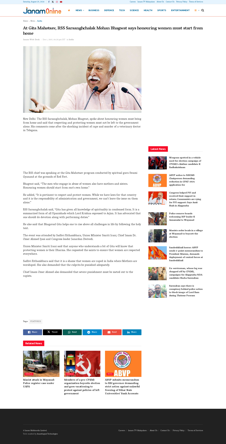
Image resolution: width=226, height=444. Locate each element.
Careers (133, 2)
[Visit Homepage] (42, 10)
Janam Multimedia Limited (36, 430)
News (79, 10)
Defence (109, 10)
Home (25, 21)
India (39, 21)
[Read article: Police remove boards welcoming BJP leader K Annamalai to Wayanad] (157, 218)
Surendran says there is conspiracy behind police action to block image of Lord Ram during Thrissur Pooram (186, 291)
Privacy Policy (181, 2)
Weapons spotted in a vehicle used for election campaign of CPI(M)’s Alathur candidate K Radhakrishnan (185, 163)
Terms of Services (196, 2)
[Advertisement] (82, 153)
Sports (161, 10)
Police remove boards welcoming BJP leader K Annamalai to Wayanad (182, 217)
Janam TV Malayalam (146, 2)
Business (94, 10)
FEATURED (35, 321)
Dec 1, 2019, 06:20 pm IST (54, 40)
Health (148, 10)
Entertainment (180, 10)
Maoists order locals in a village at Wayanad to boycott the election (186, 234)
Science (134, 10)
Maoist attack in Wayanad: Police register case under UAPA (39, 383)
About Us (160, 2)
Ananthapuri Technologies (47, 434)
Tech (122, 10)
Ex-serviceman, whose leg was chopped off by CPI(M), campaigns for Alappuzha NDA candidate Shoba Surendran (185, 273)
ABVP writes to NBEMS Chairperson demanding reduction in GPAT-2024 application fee (182, 180)
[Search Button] (202, 10)
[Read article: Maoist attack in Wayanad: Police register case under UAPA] (41, 364)
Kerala (29, 374)
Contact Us (170, 2)
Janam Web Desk (31, 40)
